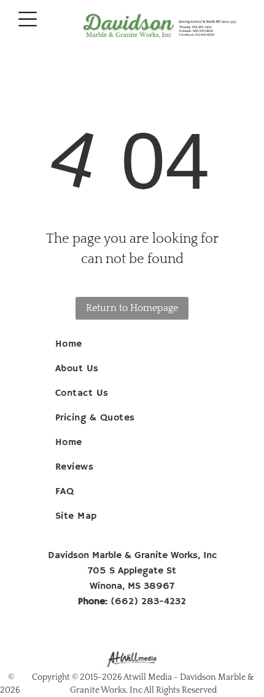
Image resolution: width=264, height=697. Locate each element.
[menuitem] (132, 344)
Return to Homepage (132, 307)
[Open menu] (27, 19)
